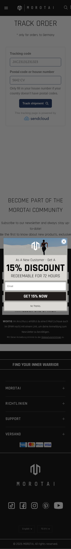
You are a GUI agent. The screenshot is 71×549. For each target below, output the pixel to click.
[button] (35, 306)
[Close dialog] (63, 241)
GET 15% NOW (35, 296)
